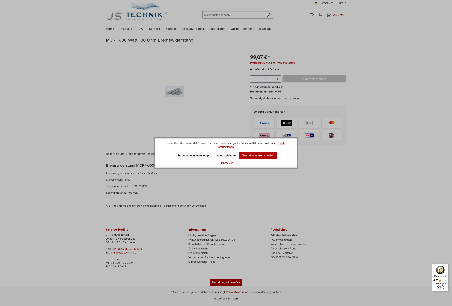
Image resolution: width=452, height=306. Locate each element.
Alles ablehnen (226, 155)
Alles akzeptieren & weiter (258, 155)
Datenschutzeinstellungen (194, 155)
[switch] (440, 287)
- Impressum (226, 162)
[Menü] (446, 266)
